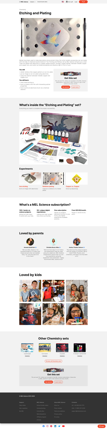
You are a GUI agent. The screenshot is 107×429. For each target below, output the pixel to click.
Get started (65, 87)
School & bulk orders (42, 1)
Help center (22, 405)
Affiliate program (41, 417)
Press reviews (58, 408)
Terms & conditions (59, 411)
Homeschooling (41, 408)
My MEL (21, 411)
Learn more (75, 87)
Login (76, 1)
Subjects (32, 1)
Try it (83, 1)
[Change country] (62, 1)
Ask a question (23, 408)
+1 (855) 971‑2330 (80, 408)
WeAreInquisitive (41, 414)
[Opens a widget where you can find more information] (102, 426)
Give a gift (70, 1)
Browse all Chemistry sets (53, 361)
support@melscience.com (79, 411)
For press (56, 417)
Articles (39, 420)
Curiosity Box (40, 411)
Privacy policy (58, 414)
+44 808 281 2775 (79, 405)
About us (56, 405)
